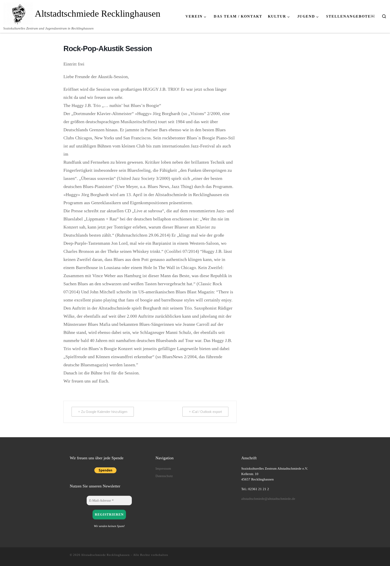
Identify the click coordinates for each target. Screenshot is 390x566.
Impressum (163, 468)
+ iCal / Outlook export (205, 412)
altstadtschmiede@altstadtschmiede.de (268, 498)
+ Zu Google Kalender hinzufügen (102, 412)
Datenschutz (164, 476)
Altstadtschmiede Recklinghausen (105, 555)
